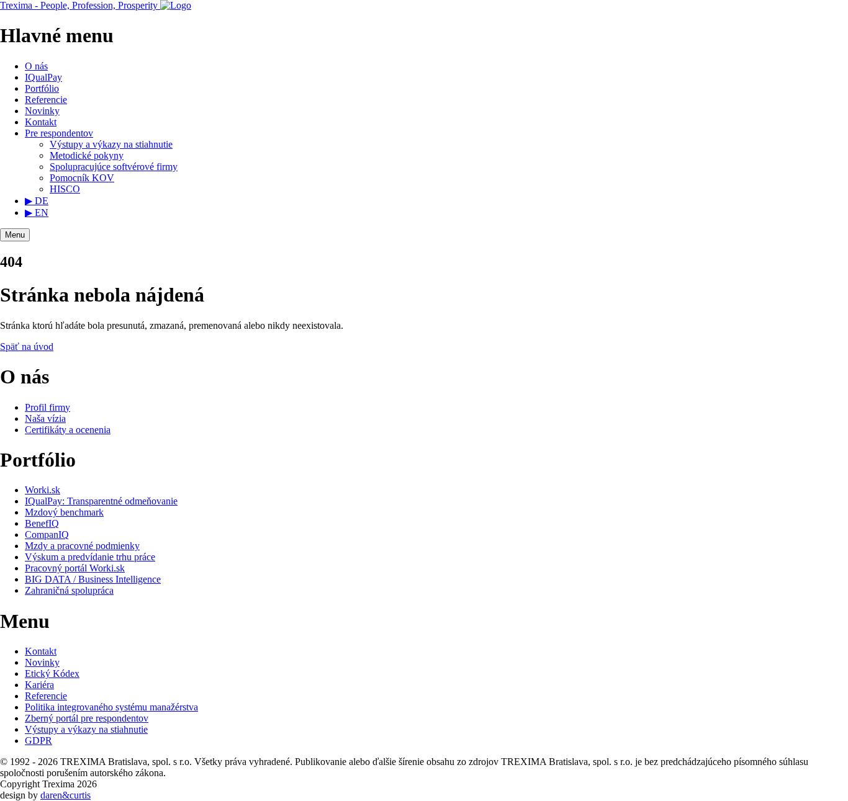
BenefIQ (42, 523)
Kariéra (39, 684)
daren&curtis (65, 795)
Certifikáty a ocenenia (68, 429)
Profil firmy (47, 407)
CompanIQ (47, 534)
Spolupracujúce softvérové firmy (114, 166)
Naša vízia (45, 418)
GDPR (38, 740)
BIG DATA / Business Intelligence (93, 579)
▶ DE (36, 200)
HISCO (65, 189)
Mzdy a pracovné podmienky (82, 545)
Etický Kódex (52, 673)
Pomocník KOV (82, 177)
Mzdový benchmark (64, 512)
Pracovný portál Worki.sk (75, 568)
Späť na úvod (26, 346)
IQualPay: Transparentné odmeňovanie (101, 501)
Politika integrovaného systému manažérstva (111, 707)
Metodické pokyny (87, 155)
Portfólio (42, 88)
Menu (15, 234)
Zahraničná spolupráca (69, 590)
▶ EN (36, 212)
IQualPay (43, 77)
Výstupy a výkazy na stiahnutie (111, 144)
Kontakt (40, 122)
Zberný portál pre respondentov (86, 718)
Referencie (46, 99)
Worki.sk (42, 490)
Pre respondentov (59, 133)
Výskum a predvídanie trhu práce (90, 557)
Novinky (42, 110)
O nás (36, 66)
